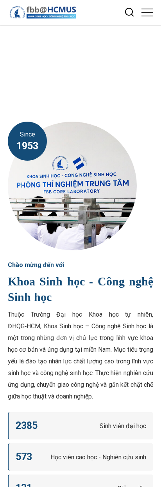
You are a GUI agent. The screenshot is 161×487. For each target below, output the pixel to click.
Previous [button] (151, 67)
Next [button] (151, 52)
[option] (80, 60)
